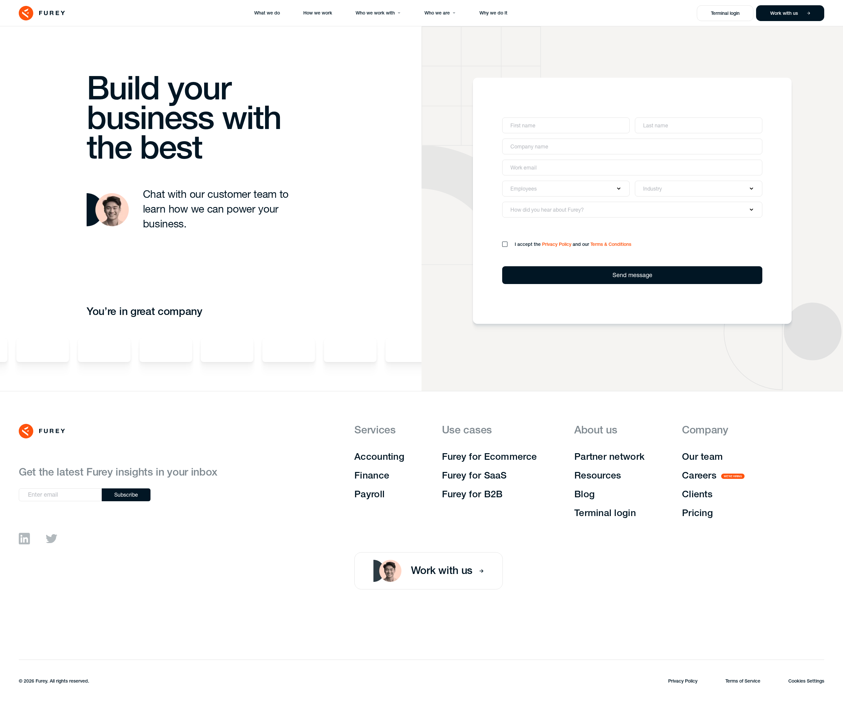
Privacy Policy (556, 245)
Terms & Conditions (610, 245)
